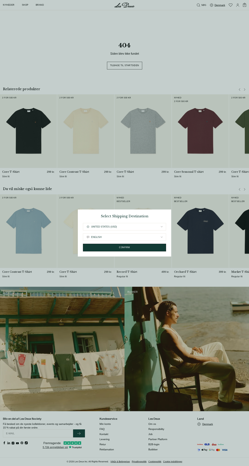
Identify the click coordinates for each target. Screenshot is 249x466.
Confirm (124, 247)
